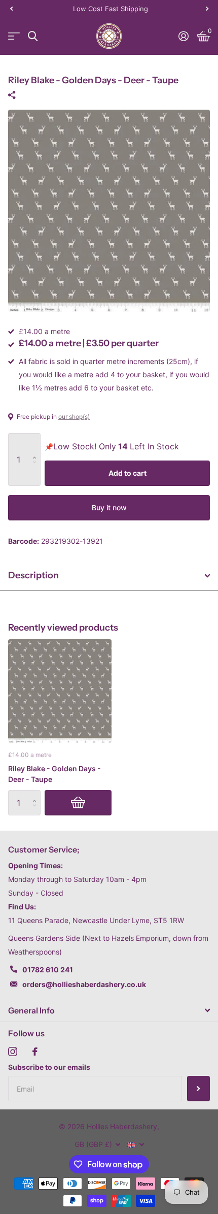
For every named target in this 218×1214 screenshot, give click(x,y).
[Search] (33, 36)
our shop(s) (74, 416)
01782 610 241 (47, 969)
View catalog (14, 36)
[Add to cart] (78, 802)
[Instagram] (12, 1051)
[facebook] (35, 1051)
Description (33, 575)
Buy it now (109, 507)
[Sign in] (183, 36)
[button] (11, 9)
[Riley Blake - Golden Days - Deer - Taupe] (60, 691)
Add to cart (127, 473)
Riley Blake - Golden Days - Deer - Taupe (54, 773)
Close (109, 1010)
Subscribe (198, 1088)
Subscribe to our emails (49, 1067)
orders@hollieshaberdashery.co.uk (84, 984)
